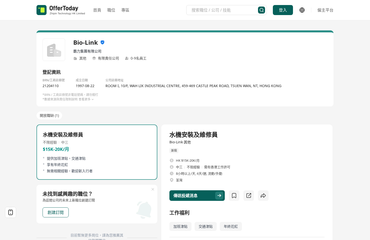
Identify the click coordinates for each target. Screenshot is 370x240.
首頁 (97, 10)
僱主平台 (325, 10)
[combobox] (225, 10)
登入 (283, 10)
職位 (111, 10)
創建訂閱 (56, 212)
